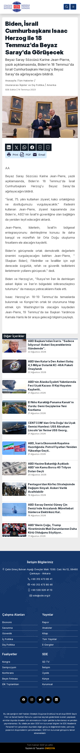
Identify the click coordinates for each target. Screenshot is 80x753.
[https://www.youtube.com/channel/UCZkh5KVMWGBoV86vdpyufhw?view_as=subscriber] (48, 699)
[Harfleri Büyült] (40, 147)
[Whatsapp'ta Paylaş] (24, 147)
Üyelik (45, 673)
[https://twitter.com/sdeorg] (40, 699)
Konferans (8, 673)
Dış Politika (8, 644)
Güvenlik (7, 633)
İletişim (46, 667)
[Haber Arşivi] (67, 7)
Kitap (45, 633)
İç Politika (7, 639)
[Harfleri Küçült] (48, 147)
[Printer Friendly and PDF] (26, 154)
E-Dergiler (48, 644)
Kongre (6, 661)
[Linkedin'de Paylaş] (8, 147)
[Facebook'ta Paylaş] (32, 147)
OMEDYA (50, 748)
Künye (45, 678)
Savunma (7, 627)
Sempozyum (9, 667)
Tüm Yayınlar (49, 639)
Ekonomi (7, 622)
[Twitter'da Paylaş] (16, 147)
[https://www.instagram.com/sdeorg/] (32, 699)
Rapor (45, 622)
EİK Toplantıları (10, 684)
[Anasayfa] (16, 7)
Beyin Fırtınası (10, 678)
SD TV (45, 661)
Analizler (47, 627)
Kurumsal (47, 684)
